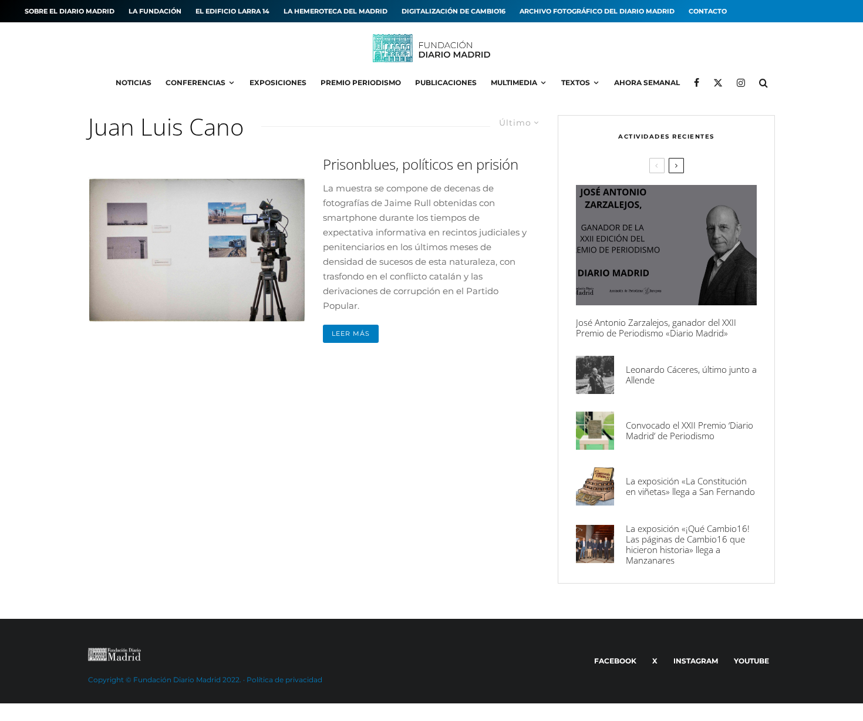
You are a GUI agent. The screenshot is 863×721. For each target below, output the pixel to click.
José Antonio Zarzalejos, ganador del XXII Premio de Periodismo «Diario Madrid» (656, 327)
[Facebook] (696, 82)
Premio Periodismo (361, 82)
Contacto (708, 11)
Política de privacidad (284, 679)
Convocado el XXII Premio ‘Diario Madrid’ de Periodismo (689, 430)
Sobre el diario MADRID (69, 11)
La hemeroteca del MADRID (335, 11)
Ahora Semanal (647, 82)
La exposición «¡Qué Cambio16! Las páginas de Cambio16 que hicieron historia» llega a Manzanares (688, 544)
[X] (718, 82)
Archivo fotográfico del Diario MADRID (597, 11)
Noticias (133, 82)
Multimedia (514, 82)
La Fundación (155, 11)
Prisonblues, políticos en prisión (420, 164)
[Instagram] (741, 82)
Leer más (351, 333)
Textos (575, 82)
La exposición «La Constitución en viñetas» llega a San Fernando (690, 486)
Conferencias (195, 82)
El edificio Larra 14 (232, 11)
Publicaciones (446, 82)
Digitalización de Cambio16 (453, 11)
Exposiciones (278, 82)
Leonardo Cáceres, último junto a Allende (691, 374)
